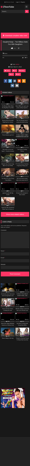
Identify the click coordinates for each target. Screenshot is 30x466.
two (12, 74)
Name (3, 251)
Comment (3, 230)
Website (3, 264)
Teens (8, 70)
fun (15, 70)
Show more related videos (15, 214)
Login (17, 2)
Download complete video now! (16, 35)
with (19, 74)
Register (23, 2)
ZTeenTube (8, 6)
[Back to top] (25, 461)
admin (17, 64)
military (22, 70)
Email (3, 257)
